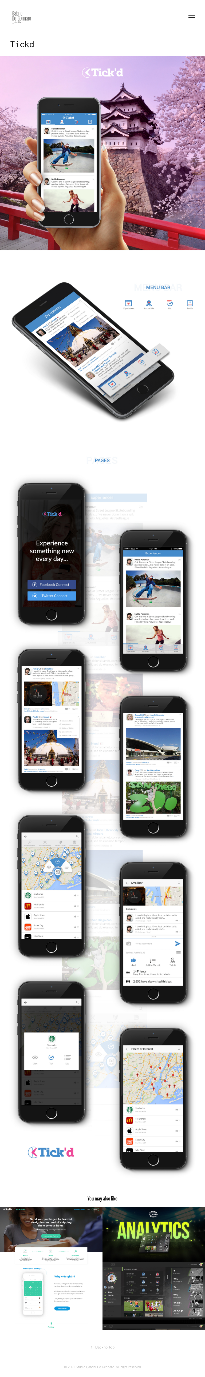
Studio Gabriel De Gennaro (95, 1367)
